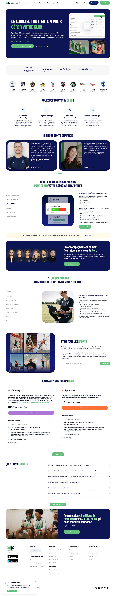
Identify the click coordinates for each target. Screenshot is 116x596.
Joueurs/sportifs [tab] (10, 316)
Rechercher (105, 363)
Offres (71, 559)
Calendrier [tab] (10, 204)
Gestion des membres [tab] (12, 199)
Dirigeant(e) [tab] (9, 291)
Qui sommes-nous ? (55, 550)
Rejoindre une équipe (82, 3)
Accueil (71, 550)
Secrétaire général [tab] (13, 300)
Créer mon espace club (22, 46)
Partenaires (52, 556)
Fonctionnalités (73, 553)
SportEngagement (54, 573)
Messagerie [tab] (9, 208)
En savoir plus (85, 227)
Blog (31, 560)
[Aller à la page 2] (56, 173)
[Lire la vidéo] (87, 26)
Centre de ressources (36, 563)
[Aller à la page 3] (60, 173)
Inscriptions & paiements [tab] (12, 195)
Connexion (94, 3)
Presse (51, 553)
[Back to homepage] (13, 3)
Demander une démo (43, 46)
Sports (71, 556)
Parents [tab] (8, 320)
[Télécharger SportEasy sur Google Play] (16, 561)
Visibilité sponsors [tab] (11, 216)
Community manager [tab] (12, 312)
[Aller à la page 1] (54, 173)
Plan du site (52, 562)
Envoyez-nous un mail (36, 566)
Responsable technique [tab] (12, 304)
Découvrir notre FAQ (58, 504)
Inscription (104, 3)
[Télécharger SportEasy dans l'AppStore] (16, 557)
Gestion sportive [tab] (10, 212)
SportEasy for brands (55, 570)
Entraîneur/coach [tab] (10, 308)
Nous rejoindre (53, 559)
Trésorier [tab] (8, 295)
